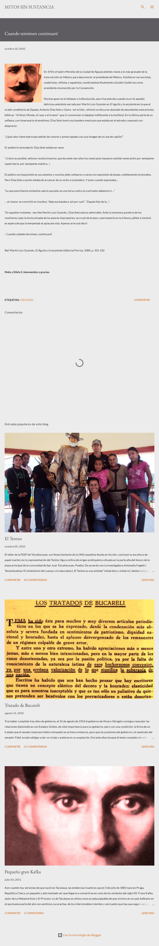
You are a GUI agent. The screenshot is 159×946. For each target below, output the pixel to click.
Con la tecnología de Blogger (81, 935)
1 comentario (34, 913)
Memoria (27, 299)
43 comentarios (35, 579)
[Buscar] (142, 7)
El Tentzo (13, 538)
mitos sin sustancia (29, 7)
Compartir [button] (142, 299)
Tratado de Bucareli (22, 705)
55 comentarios (35, 746)
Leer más (148, 579)
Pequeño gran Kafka (23, 872)
